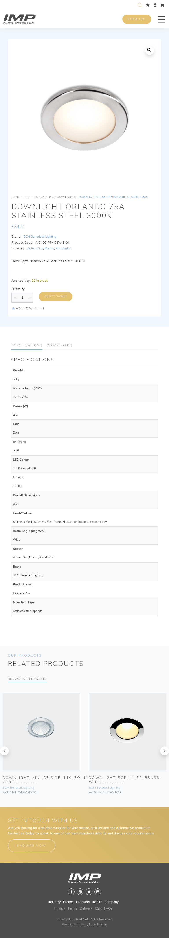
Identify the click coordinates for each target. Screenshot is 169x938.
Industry (54, 901)
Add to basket (55, 296)
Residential (63, 248)
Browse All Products (27, 679)
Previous (20, 120)
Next (148, 120)
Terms (72, 908)
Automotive (35, 248)
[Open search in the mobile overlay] (141, 5)
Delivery (86, 908)
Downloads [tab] (60, 345)
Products (83, 901)
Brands (68, 901)
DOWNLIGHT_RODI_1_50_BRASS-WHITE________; (125, 779)
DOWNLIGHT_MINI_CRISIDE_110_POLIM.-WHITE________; (47, 779)
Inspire (97, 901)
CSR (98, 908)
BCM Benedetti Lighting (40, 236)
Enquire (137, 19)
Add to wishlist (30, 308)
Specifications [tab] (26, 345)
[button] (161, 19)
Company (112, 901)
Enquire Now (31, 846)
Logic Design (98, 924)
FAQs (108, 908)
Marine (49, 248)
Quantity (18, 289)
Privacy (59, 908)
